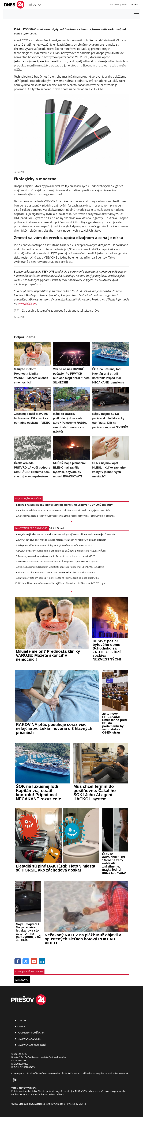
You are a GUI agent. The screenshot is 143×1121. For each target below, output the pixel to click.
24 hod (60, 528)
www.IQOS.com (27, 304)
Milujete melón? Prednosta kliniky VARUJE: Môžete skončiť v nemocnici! (55, 545)
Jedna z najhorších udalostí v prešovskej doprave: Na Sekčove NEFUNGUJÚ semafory (65, 504)
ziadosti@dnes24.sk (118, 1073)
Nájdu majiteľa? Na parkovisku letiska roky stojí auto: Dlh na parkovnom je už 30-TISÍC (66, 534)
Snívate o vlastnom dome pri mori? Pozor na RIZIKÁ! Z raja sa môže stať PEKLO (58, 577)
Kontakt (22, 1020)
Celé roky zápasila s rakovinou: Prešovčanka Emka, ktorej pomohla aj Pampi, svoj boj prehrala (66, 515)
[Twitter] (26, 961)
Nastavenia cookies (29, 1038)
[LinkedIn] (42, 961)
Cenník (21, 1026)
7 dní (51, 528)
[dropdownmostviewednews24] (71, 591)
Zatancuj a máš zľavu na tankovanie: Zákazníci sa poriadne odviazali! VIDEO (56, 556)
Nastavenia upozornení (31, 1044)
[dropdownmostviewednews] (71, 522)
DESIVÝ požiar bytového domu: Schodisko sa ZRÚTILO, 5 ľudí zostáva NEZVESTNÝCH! (62, 550)
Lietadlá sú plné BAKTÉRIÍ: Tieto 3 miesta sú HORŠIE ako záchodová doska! (56, 572)
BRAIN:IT (83, 1103)
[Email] (34, 961)
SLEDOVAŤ (22, 980)
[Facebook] (17, 961)
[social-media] (14, 1080)
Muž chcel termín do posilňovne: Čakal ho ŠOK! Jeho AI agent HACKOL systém (58, 561)
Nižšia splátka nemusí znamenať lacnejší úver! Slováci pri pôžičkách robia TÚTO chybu (62, 583)
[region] (39, 5)
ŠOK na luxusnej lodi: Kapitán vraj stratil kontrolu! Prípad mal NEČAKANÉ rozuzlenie (61, 566)
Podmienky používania (30, 1032)
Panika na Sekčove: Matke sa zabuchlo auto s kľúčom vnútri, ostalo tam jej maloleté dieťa (64, 510)
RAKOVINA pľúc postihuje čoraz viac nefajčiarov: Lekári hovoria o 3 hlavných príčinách (62, 539)
